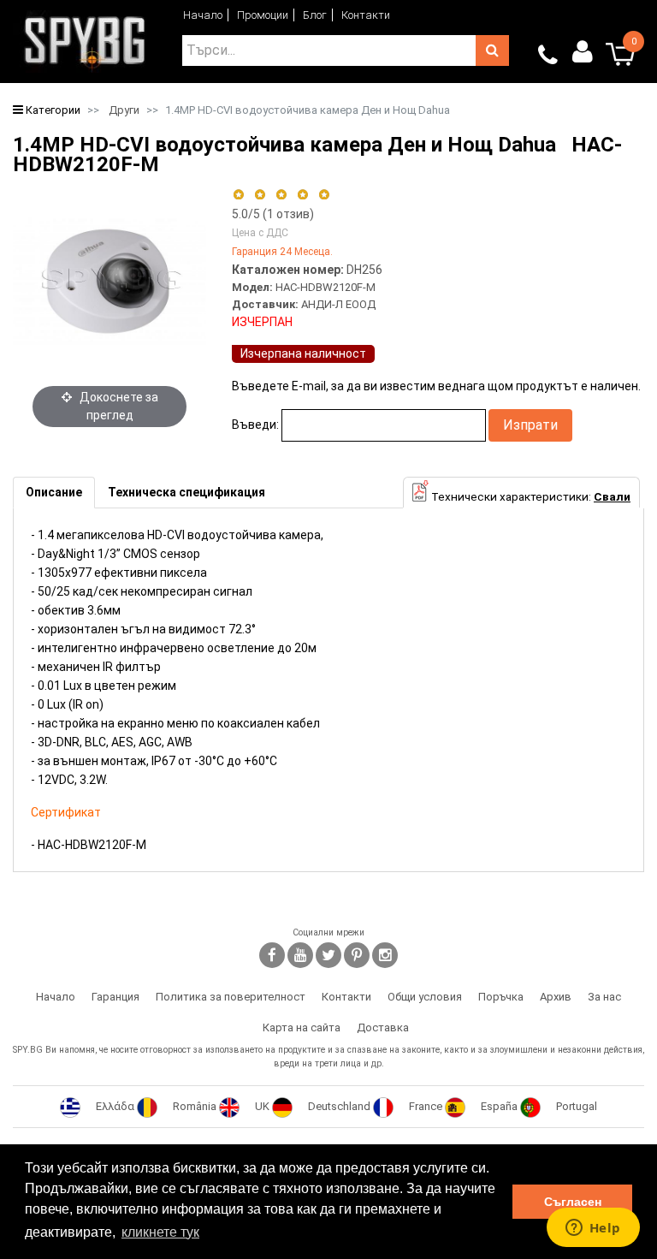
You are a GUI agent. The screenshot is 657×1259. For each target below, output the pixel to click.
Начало (202, 15)
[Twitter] (328, 955)
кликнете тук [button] (160, 1232)
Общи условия (425, 996)
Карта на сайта (301, 1027)
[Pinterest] (357, 955)
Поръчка (501, 996)
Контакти (365, 15)
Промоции (262, 15)
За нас (604, 996)
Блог (315, 15)
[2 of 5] (259, 194)
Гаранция (115, 996)
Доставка (383, 1027)
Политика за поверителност (230, 996)
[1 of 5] (238, 194)
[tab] (54, 492)
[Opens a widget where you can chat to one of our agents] (593, 1229)
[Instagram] (385, 955)
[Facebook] (272, 955)
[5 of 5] (324, 194)
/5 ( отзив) (273, 214)
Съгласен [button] (572, 1202)
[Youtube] (300, 955)
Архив (555, 996)
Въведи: (255, 424)
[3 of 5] (281, 194)
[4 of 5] (302, 194)
